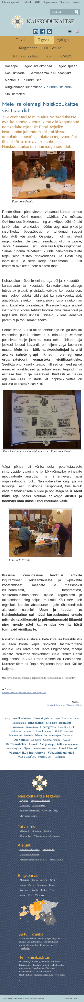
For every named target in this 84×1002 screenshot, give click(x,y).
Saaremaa (24, 890)
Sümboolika (25, 836)
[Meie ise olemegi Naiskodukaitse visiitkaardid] (42, 21)
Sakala (35, 890)
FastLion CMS (71, 998)
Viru (30, 895)
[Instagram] (35, 31)
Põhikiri (48, 831)
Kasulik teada (15, 73)
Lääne (22, 885)
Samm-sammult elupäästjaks (50, 73)
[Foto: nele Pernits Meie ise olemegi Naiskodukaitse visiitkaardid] (40, 555)
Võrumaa (39, 895)
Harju (34, 880)
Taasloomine (48, 849)
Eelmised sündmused (29, 810)
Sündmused (33, 80)
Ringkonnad (28, 48)
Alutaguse (24, 880)
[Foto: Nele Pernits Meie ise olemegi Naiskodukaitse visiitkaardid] (43, 196)
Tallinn (44, 890)
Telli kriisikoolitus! (26, 56)
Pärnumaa (41, 885)
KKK (37, 2)
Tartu (52, 890)
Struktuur (36, 831)
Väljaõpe (11, 66)
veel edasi (25, 948)
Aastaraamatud (56, 859)
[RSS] (49, 31)
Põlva (31, 885)
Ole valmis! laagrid (29, 816)
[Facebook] (42, 31)
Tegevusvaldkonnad (37, 66)
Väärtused (24, 831)
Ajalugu (63, 40)
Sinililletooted (15, 94)
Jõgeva (43, 880)
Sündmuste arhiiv (59, 87)
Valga (22, 895)
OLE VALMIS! (54, 48)
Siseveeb (64, 2)
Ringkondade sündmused (23, 87)
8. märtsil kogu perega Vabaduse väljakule (65, 705)
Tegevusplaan (50, 2)
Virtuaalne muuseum (29, 854)
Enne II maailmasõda (30, 849)
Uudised (27, 2)
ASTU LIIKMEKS (59, 56)
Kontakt (76, 2)
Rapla (51, 885)
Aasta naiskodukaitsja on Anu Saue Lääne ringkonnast (24, 692)
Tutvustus (23, 40)
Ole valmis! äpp (49, 810)
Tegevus (44, 40)
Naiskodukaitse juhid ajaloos (33, 859)
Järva (52, 880)
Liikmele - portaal (10, 2)
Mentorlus (12, 80)
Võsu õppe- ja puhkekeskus (47, 836)
